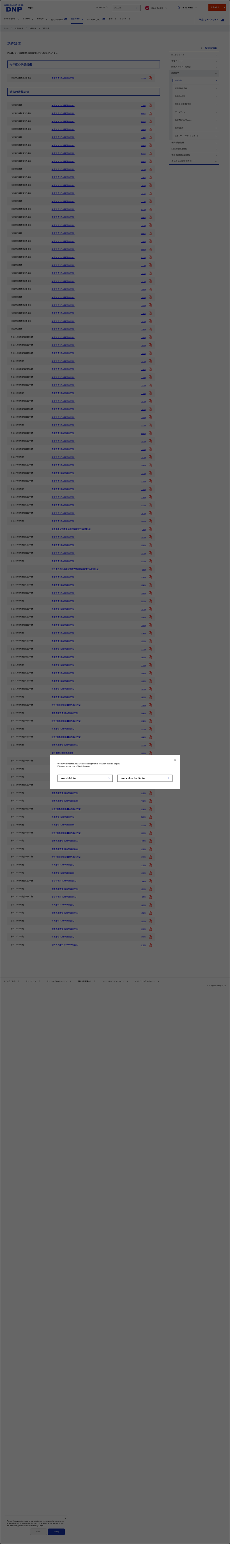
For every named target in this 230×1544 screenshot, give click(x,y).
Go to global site (68, 778)
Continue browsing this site (133, 778)
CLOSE (175, 760)
